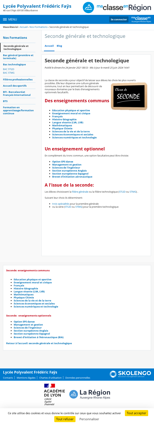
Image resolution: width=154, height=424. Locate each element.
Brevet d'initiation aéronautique (72, 176)
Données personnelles (77, 377)
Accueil (24, 27)
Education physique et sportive (71, 110)
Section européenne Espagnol (70, 173)
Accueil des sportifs (14, 85)
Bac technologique (14, 64)
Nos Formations (38, 27)
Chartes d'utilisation (50, 377)
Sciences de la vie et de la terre (71, 131)
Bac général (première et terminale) (18, 56)
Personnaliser (89, 419)
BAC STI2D (8, 69)
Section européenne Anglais (69, 170)
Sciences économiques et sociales (72, 134)
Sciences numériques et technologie (74, 137)
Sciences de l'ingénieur (66, 167)
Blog (59, 45)
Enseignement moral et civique (71, 113)
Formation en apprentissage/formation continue (18, 110)
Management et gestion (67, 164)
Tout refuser (65, 419)
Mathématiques (62, 125)
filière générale (80, 191)
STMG (133, 191)
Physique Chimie (62, 128)
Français (57, 116)
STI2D (122, 191)
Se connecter (119, 19)
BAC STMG (8, 72)
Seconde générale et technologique (16, 47)
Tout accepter (136, 413)
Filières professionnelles (17, 79)
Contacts (8, 377)
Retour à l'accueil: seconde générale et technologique (39, 343)
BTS (5, 101)
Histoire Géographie (64, 119)
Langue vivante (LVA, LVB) (67, 122)
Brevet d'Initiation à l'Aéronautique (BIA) (38, 337)
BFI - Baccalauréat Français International (17, 93)
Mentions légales (26, 377)
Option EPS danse (62, 161)
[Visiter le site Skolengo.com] (130, 376)
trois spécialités (60, 203)
